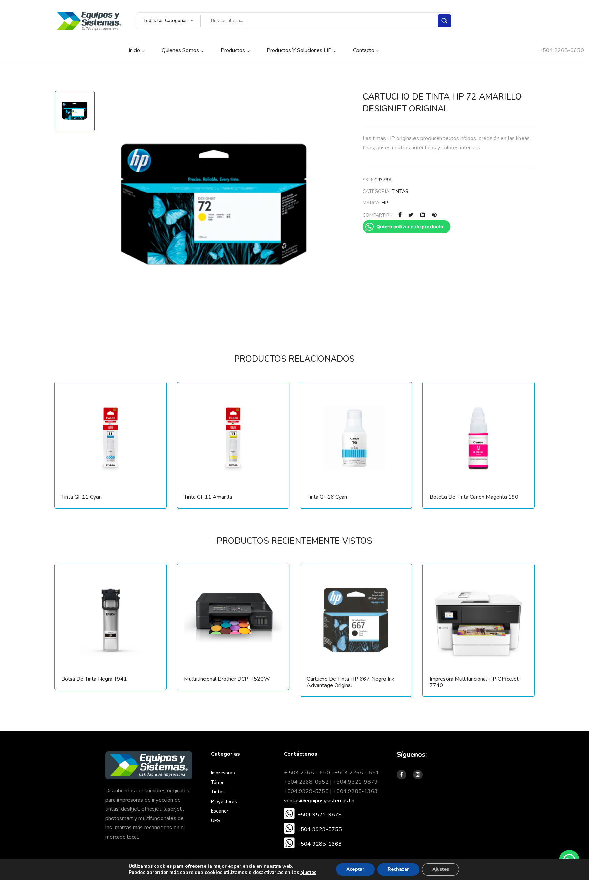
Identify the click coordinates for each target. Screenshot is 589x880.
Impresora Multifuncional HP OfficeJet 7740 (474, 682)
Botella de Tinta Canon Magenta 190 (473, 497)
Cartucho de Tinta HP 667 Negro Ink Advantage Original (350, 682)
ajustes (308, 872)
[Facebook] (400, 215)
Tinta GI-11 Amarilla (208, 497)
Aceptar (355, 869)
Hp (385, 203)
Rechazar (398, 869)
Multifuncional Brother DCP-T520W (227, 679)
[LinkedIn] (422, 215)
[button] (313, 814)
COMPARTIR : (377, 215)
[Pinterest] (434, 215)
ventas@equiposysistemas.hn (319, 800)
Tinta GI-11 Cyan (81, 497)
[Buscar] (444, 20)
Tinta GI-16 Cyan (327, 497)
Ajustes (440, 869)
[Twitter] (410, 215)
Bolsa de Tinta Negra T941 (94, 679)
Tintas (400, 191)
